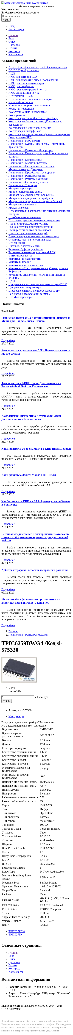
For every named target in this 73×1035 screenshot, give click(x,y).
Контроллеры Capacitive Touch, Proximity (33, 118)
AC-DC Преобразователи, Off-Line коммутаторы (38, 67)
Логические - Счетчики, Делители (29, 182)
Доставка (14, 44)
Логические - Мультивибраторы (28, 162)
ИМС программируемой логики (28, 89)
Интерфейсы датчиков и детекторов (30, 99)
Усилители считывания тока (26, 265)
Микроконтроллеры (21, 188)
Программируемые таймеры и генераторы (34, 220)
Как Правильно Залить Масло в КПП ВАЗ (28, 474)
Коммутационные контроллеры (28, 111)
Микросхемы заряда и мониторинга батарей (35, 201)
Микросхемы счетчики (22, 204)
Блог (11, 38)
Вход (12, 25)
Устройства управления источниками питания (37, 274)
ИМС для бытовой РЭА (23, 76)
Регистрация (16, 29)
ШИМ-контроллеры (21, 297)
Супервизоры (17, 242)
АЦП (12, 73)
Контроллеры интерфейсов (25, 131)
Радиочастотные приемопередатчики (31, 226)
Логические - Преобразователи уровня (32, 172)
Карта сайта (16, 54)
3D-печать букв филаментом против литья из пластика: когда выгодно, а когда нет (30, 601)
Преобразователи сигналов (25, 217)
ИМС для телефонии (21, 86)
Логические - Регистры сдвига (27, 175)
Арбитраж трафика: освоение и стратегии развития (34, 570)
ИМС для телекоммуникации (26, 83)
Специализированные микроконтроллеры (34, 236)
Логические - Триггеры (23, 185)
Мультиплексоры (19, 207)
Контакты (14, 51)
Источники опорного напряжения (29, 105)
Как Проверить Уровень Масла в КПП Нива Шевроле (36, 448)
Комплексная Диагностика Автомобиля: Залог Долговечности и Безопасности (31, 417)
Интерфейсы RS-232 (21, 95)
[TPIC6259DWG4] (19, 681)
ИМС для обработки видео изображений (33, 79)
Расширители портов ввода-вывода (30, 229)
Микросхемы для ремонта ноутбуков (31, 198)
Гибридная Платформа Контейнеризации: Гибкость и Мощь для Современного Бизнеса (35, 319)
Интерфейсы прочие (21, 102)
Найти (6, 19)
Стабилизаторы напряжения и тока (30, 239)
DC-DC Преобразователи (24, 70)
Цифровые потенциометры (25, 287)
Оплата (13, 47)
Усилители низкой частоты (25, 258)
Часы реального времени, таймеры (29, 293)
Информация (16, 716)
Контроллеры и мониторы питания (30, 127)
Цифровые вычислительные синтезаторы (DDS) (38, 284)
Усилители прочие (20, 261)
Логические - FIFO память (24, 140)
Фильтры (14, 277)
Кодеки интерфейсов (21, 108)
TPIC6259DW (17, 931)
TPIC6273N (16, 934)
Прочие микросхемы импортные (28, 223)
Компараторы (17, 115)
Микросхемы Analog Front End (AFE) (31, 194)
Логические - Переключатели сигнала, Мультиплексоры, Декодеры (32, 168)
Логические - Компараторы (25, 159)
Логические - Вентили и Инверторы (31, 150)
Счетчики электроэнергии (24, 245)
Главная (13, 35)
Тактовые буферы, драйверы (26, 249)
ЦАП (12, 281)
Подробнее (8, 340)
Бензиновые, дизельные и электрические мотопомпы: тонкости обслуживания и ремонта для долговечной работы (35, 537)
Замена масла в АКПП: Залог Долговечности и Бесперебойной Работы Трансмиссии (31, 385)
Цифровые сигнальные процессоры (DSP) (34, 290)
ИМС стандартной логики (24, 92)
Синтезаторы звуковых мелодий (28, 233)
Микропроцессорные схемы (26, 191)
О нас (12, 41)
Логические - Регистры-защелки (28, 178)
